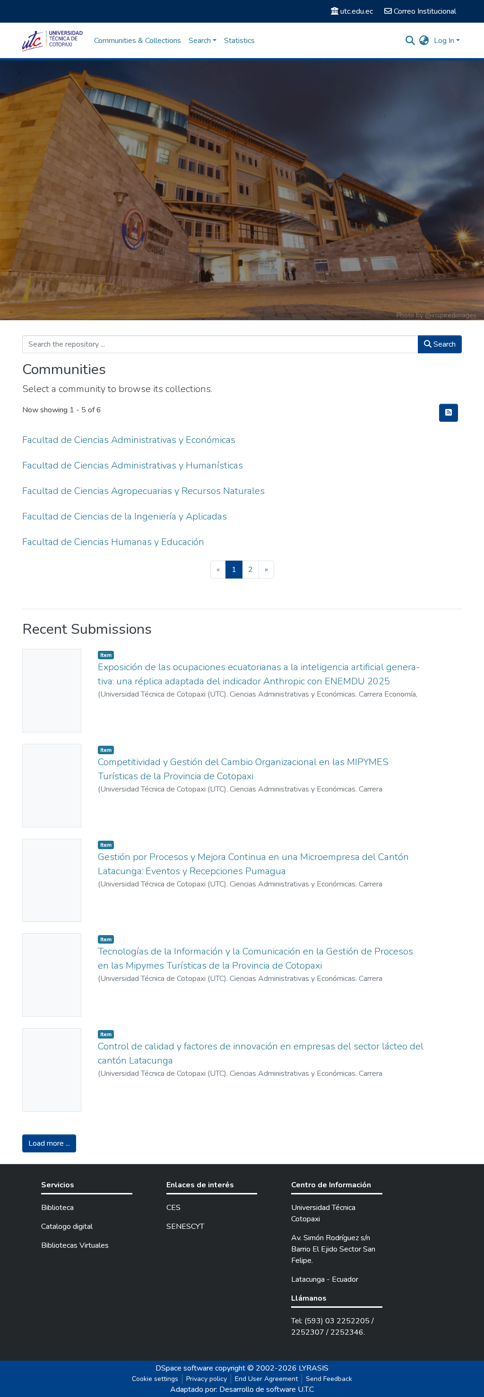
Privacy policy (206, 1378)
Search (444, 344)
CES (173, 1207)
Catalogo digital (67, 1226)
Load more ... (49, 1143)
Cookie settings (155, 1378)
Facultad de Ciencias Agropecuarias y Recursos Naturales (143, 491)
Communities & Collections (137, 40)
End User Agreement (266, 1378)
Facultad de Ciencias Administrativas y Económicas (128, 440)
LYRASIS (313, 1368)
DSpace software (184, 1368)
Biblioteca (57, 1207)
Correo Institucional (425, 11)
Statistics (239, 40)
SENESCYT (185, 1226)
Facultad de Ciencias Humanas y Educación (113, 542)
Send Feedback (329, 1378)
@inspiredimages (450, 315)
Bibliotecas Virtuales (75, 1245)
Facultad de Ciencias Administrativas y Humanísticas (132, 465)
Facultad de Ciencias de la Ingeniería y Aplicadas (124, 516)
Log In (444, 40)
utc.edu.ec (356, 11)
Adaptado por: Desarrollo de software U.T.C (242, 1389)
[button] (424, 40)
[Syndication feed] (448, 413)
